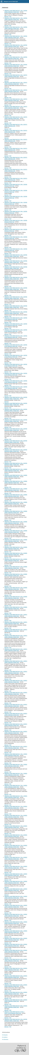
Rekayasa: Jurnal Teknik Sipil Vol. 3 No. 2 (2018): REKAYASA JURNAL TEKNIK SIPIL (15, 255)
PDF (10, 16)
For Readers (5, 1035)
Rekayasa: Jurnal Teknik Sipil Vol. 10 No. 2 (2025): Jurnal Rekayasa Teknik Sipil (14, 1012)
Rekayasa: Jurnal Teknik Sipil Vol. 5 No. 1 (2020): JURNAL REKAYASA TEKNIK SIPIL (15, 469)
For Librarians (5, 1039)
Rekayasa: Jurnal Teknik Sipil (11, 1)
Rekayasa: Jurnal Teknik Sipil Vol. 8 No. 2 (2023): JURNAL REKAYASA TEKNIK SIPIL (15, 939)
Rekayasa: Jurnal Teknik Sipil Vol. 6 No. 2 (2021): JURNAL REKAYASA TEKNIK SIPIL (15, 693)
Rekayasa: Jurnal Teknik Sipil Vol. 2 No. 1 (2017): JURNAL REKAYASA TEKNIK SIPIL (15, 75)
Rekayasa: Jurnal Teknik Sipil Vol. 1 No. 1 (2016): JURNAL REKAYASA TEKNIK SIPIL (15, 11)
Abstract (6, 16)
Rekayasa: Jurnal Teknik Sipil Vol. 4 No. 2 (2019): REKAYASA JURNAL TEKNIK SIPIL (15, 398)
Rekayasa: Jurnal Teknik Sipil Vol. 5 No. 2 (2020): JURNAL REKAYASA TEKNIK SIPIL (15, 547)
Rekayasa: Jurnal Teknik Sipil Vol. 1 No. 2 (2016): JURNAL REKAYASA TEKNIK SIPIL (15, 45)
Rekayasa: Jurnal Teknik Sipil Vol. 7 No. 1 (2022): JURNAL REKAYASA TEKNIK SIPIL (15, 754)
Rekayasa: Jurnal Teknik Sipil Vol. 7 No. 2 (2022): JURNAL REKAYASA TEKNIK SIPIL (15, 807)
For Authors (4, 1037)
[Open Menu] (1, 1)
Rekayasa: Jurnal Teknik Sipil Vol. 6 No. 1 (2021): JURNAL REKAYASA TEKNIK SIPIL (15, 615)
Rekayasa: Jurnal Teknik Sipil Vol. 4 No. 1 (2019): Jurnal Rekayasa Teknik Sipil (15, 318)
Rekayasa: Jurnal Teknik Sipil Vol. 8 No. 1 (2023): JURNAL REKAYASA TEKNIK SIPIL (15, 874)
